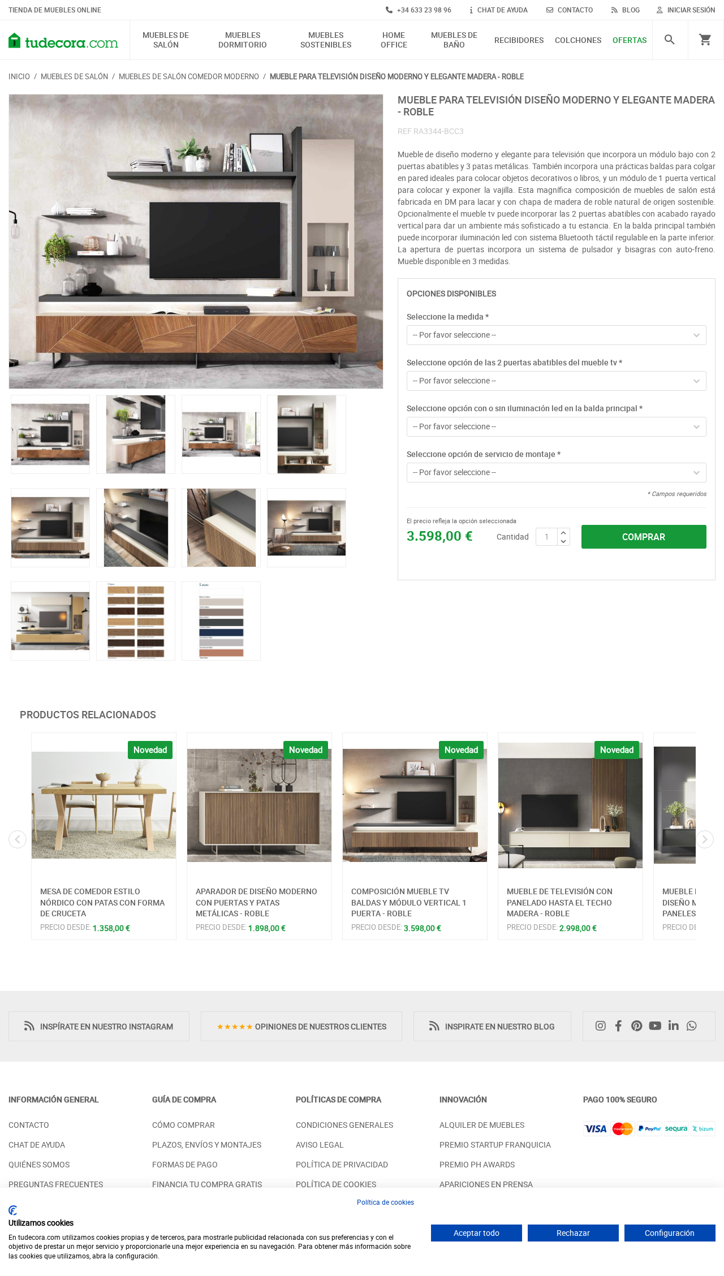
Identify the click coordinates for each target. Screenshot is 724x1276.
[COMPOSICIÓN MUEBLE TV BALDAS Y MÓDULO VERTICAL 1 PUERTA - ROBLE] (415, 805)
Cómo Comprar (183, 1124)
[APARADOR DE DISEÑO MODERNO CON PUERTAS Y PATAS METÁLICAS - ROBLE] (259, 805)
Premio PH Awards (477, 1164)
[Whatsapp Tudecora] (695, 1026)
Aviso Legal (320, 1144)
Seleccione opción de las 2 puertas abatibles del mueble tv (514, 362)
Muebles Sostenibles (325, 40)
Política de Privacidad (342, 1164)
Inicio (19, 76)
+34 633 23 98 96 (423, 9)
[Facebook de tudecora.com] (622, 1026)
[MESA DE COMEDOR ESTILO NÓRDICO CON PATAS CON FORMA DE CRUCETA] (104, 805)
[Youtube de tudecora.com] (658, 1026)
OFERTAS (630, 40)
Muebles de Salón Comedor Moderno (189, 76)
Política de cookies (385, 1201)
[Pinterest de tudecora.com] (640, 1026)
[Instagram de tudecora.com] (603, 1026)
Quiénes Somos (39, 1164)
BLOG (630, 9)
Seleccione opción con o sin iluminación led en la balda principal (525, 408)
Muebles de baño (454, 40)
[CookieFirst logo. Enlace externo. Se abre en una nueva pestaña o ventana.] (12, 1210)
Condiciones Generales (344, 1124)
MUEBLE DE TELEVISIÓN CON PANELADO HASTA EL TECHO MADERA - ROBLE (560, 902)
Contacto (28, 1124)
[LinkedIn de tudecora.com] (676, 1026)
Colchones (578, 40)
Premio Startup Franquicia (495, 1144)
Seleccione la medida (448, 316)
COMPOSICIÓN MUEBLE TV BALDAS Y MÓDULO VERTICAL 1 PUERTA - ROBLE (409, 902)
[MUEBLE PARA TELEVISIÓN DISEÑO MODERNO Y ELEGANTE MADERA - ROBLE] (196, 241)
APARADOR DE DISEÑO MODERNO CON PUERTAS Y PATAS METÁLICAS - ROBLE (256, 902)
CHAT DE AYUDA (502, 9)
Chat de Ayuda (36, 1144)
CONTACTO (574, 9)
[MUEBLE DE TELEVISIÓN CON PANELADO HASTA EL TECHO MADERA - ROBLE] (570, 805)
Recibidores (519, 40)
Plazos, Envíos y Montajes (206, 1144)
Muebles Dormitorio (242, 40)
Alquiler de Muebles (481, 1124)
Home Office (394, 40)
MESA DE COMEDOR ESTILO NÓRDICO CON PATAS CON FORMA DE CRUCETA (102, 902)
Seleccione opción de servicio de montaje (484, 454)
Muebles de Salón (166, 40)
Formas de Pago (185, 1164)
